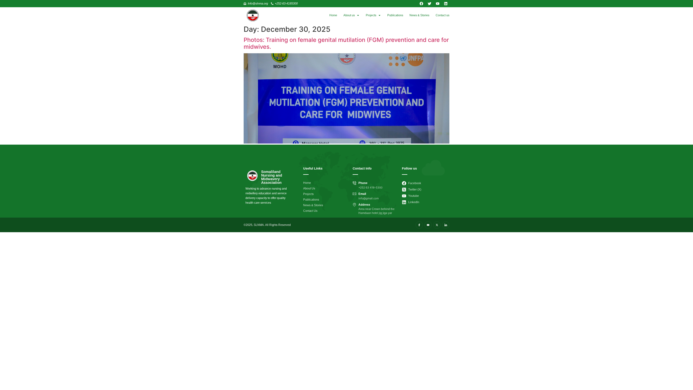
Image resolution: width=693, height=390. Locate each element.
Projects (371, 15)
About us (349, 15)
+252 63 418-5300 (370, 187)
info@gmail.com (368, 198)
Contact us (442, 15)
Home (333, 15)
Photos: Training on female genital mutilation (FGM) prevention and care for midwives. (346, 43)
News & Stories (419, 15)
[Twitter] (429, 3)
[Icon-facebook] (419, 225)
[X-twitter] (437, 225)
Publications (395, 15)
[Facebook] (421, 3)
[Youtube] (437, 3)
